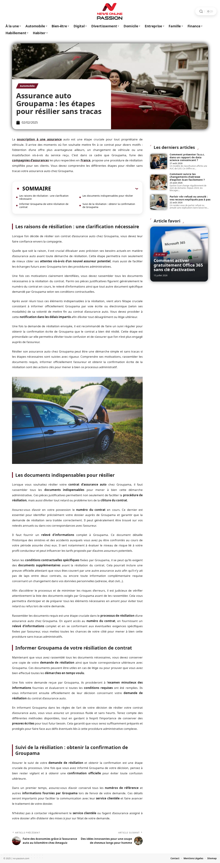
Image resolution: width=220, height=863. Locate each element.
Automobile (27, 85)
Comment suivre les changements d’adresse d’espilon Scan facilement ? (187, 176)
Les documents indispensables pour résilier (107, 195)
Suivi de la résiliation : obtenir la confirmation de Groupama (108, 205)
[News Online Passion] (110, 11)
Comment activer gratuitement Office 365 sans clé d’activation (178, 264)
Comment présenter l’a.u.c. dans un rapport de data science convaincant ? (187, 157)
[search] (201, 11)
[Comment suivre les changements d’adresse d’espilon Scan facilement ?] (158, 182)
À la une (160, 254)
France (85, 160)
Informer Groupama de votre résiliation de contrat (43, 205)
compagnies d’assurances (30, 160)
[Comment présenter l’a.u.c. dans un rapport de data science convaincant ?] (158, 161)
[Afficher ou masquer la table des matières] (94, 188)
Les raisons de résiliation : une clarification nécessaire (44, 197)
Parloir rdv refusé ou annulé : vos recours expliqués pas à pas (190, 198)
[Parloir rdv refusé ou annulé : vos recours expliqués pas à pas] (158, 202)
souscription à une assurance (39, 139)
